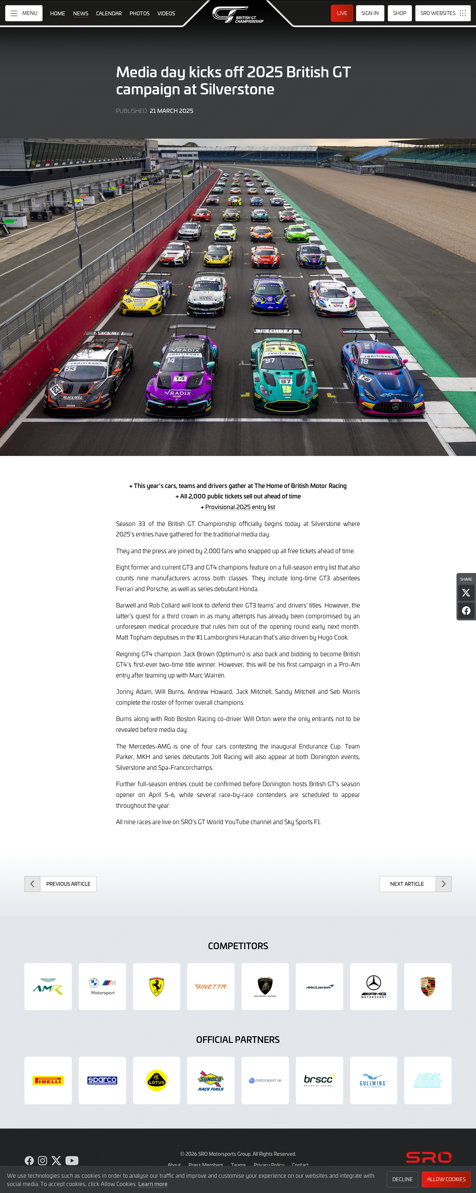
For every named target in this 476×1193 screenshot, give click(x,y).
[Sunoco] (211, 1080)
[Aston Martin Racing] (48, 986)
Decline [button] (402, 1179)
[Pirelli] (48, 1080)
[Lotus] (157, 1080)
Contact (300, 1164)
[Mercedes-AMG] (374, 986)
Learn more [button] (153, 1183)
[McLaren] (319, 986)
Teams (238, 1164)
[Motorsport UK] (265, 1080)
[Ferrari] (157, 986)
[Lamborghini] (265, 986)
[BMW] (102, 986)
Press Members (206, 1164)
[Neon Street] (428, 1080)
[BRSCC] (319, 1080)
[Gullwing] (374, 1080)
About (174, 1164)
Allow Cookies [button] (446, 1179)
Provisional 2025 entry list (240, 507)
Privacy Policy (269, 1164)
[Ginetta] (211, 986)
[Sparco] (102, 1080)
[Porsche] (428, 986)
